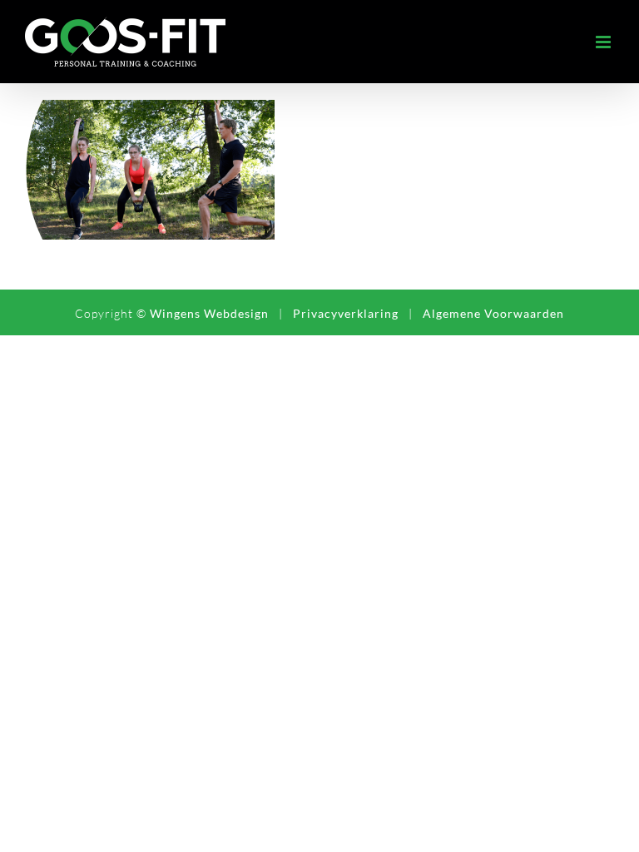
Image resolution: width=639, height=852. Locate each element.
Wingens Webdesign (209, 313)
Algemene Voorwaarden (493, 313)
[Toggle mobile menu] (605, 42)
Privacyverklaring (346, 313)
